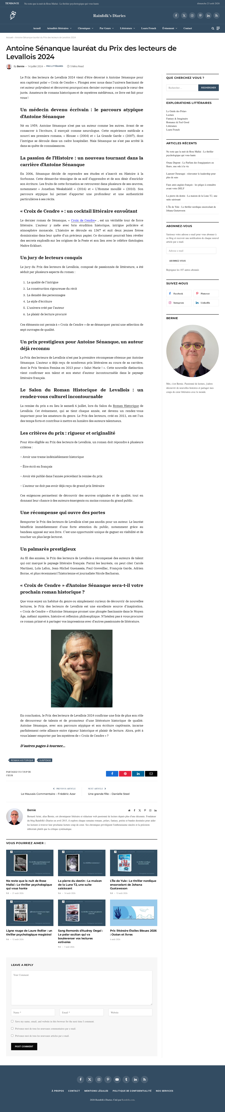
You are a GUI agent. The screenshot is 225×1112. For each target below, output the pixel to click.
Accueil (37, 28)
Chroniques (84, 28)
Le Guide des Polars (176, 111)
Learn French (148, 28)
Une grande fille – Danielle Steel (109, 793)
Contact (188, 28)
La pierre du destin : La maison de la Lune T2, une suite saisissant (80, 884)
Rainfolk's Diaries (109, 15)
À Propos (58, 1091)
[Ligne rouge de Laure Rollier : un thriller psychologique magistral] (29, 913)
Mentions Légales (96, 1091)
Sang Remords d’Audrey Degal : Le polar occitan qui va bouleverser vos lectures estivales (80, 936)
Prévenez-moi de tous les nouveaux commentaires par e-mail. (45, 1028)
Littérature (126, 28)
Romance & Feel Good (177, 122)
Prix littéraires (54, 66)
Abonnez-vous (177, 261)
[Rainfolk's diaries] (12, 15)
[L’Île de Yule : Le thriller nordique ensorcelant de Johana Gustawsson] (133, 863)
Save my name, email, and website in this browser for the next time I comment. (54, 1021)
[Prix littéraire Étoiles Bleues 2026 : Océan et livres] (133, 913)
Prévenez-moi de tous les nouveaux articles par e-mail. (42, 1035)
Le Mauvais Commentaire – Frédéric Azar (48, 793)
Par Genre (105, 28)
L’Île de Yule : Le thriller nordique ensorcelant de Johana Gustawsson (133, 884)
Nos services (164, 1091)
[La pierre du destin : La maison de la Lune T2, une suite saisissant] (81, 863)
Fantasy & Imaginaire (177, 118)
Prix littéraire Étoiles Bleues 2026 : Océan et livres (133, 932)
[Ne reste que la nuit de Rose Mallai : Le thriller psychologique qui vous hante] (29, 863)
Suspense (45, 760)
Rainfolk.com (128, 1099)
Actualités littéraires (58, 28)
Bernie (20, 66)
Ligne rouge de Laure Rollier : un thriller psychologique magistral (29, 932)
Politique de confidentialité (132, 1091)
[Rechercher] (213, 28)
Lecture (170, 114)
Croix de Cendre (83, 220)
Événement (168, 28)
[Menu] (218, 28)
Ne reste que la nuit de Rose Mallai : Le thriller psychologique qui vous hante (61, 3)
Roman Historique (126, 406)
